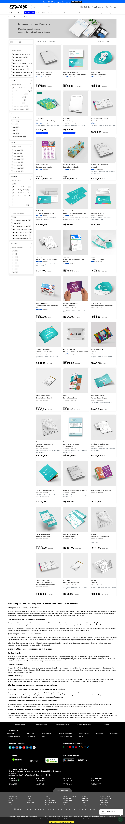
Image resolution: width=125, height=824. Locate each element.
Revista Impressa (105, 796)
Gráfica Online (13, 796)
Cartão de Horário (41, 211)
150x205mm (18, 162)
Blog (43, 736)
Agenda (84, 802)
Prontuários (66, 118)
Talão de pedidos (68, 800)
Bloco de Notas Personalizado (99, 164)
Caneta (65, 802)
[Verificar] (17, 759)
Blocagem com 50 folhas (22, 235)
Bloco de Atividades (20, 66)
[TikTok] (79, 747)
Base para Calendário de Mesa (24, 63)
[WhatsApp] (107, 7)
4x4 (16, 133)
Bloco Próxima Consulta (21, 75)
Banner (29, 800)
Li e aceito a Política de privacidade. (61, 822)
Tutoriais (106, 725)
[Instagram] (67, 747)
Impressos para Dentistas (70, 72)
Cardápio (84, 805)
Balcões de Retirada (19, 725)
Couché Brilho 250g (21, 109)
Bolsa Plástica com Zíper (22, 238)
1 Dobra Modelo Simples (21, 220)
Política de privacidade (104, 819)
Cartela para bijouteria (51, 805)
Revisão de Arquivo (41, 725)
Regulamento (99, 733)
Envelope (47, 798)
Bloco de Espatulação (21, 69)
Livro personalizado (105, 798)
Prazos (81, 736)
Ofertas (17, 42)
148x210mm (18, 159)
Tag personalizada (50, 802)
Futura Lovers (114, 733)
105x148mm (18, 150)
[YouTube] (70, 747)
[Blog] (82, 747)
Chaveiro (66, 805)
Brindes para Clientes (42, 164)
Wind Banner (30, 802)
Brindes (84, 796)
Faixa (28, 805)
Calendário (66, 257)
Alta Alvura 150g (19, 97)
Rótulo (28, 798)
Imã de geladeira (50, 800)
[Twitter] (87, 747)
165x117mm (18, 168)
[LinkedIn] (73, 747)
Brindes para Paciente (42, 303)
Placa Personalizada (69, 349)
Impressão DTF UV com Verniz (24, 193)
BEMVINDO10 (76, 1)
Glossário (17, 809)
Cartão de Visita (13, 798)
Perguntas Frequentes (62, 725)
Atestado (17, 60)
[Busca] (81, 6)
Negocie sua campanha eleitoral (108, 812)
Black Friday (103, 805)
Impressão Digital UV (21, 190)
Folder (65, 395)
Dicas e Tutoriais (84, 733)
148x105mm (18, 156)
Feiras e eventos (105, 800)
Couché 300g (18, 103)
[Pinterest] (76, 747)
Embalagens (85, 800)
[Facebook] (84, 747)
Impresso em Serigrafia (21, 187)
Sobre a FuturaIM (47, 733)
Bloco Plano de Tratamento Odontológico (27, 72)
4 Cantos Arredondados (21, 226)
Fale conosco (31, 736)
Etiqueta (29, 796)
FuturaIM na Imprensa (84, 725)
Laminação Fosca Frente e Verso (24, 202)
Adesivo (11, 805)
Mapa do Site (11, 733)
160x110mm (17, 165)
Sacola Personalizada (69, 796)
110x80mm (17, 153)
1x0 (16, 121)
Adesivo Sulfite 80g (20, 94)
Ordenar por (100, 41)
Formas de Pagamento (17, 743)
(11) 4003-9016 (13, 780)
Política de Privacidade (13, 736)
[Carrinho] (114, 7)
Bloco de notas (67, 798)
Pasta (46, 796)
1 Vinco (16, 223)
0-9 (94, 809)
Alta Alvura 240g (19, 100)
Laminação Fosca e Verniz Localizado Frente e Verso (30, 199)
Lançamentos (104, 802)
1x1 (15, 124)
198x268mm (18, 171)
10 (15, 266)
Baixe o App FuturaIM (71, 755)
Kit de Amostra (40, 118)
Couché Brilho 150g (20, 106)
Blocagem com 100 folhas (22, 232)
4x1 (15, 130)
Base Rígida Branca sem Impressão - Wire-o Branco (30, 229)
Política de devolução (65, 736)
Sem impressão (19, 136)
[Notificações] (111, 7)
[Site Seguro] (34, 760)
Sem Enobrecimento (21, 205)
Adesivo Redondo (96, 72)
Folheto (93, 257)
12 (15, 269)
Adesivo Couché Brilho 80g (22, 91)
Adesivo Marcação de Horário (23, 54)
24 (15, 272)
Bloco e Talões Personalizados (45, 72)
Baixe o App (30, 733)
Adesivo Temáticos (20, 57)
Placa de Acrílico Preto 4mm (23, 88)
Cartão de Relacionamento (70, 303)
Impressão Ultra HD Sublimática (23, 196)
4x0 (16, 127)
